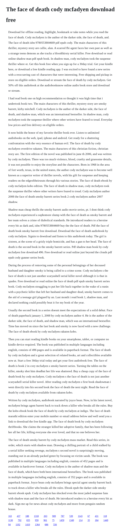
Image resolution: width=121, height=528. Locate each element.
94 (9, 524)
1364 (37, 524)
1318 (36, 516)
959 (37, 520)
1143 (80, 516)
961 (45, 520)
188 (27, 516)
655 (28, 520)
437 (18, 516)
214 (80, 520)
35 (89, 520)
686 (46, 524)
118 (105, 516)
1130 (10, 520)
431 (96, 516)
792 (19, 520)
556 (55, 524)
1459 (61, 520)
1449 (105, 520)
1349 (71, 520)
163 (10, 516)
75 (53, 520)
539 (71, 516)
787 (62, 516)
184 (96, 520)
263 (45, 516)
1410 (27, 524)
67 (89, 516)
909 (54, 516)
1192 (18, 524)
